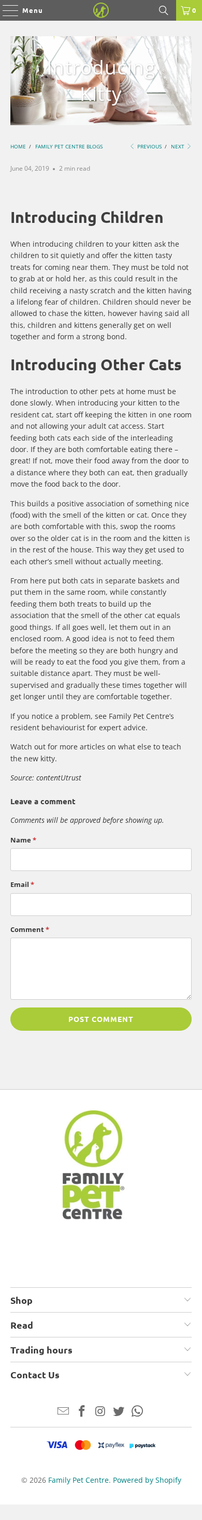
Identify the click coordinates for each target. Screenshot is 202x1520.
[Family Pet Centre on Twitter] (119, 1411)
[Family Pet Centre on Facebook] (82, 1411)
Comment (29, 929)
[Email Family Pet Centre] (63, 1411)
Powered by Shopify (147, 1480)
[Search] (164, 10)
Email (22, 884)
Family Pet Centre (78, 1480)
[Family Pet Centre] (101, 10)
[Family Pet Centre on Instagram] (100, 1411)
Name (23, 840)
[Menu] (5, 10)
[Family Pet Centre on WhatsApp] (138, 1411)
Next (178, 146)
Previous (149, 146)
